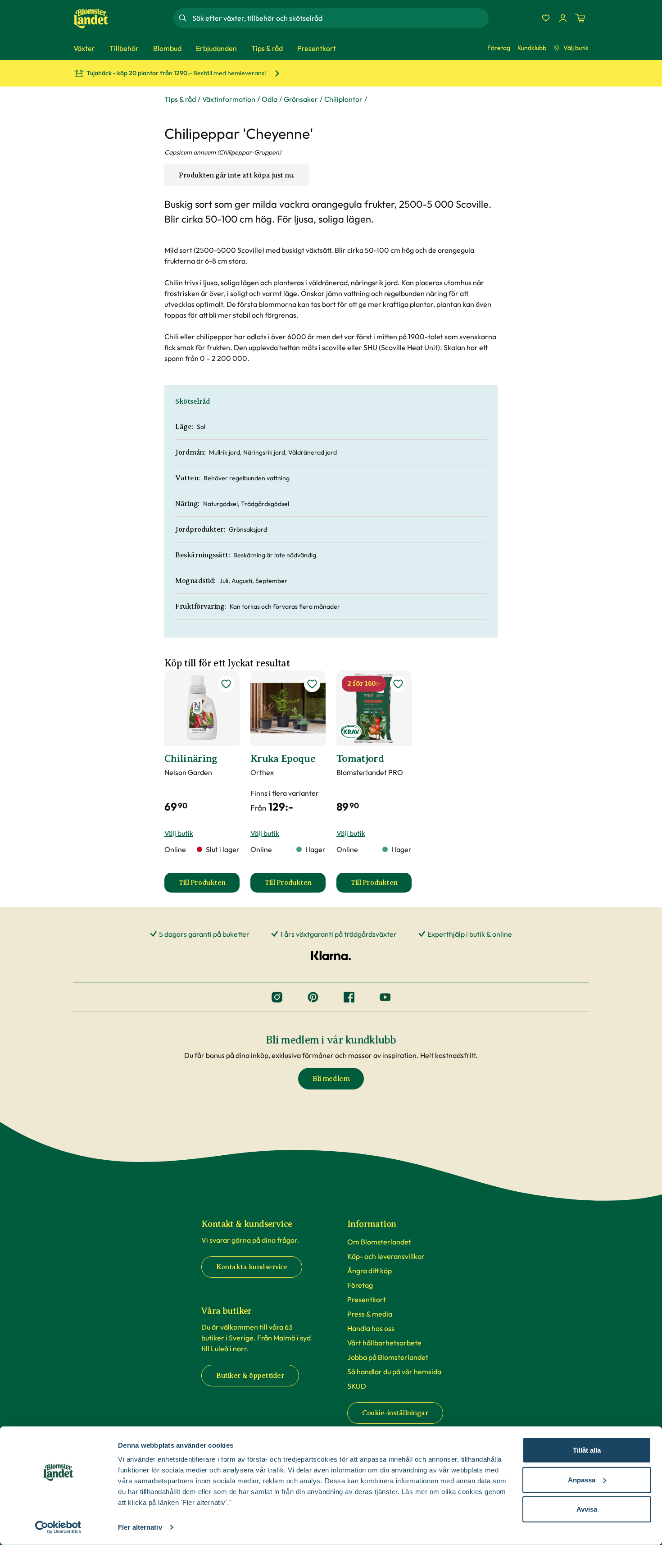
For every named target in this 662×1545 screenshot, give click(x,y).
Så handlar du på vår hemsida (394, 1371)
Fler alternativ (140, 1527)
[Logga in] (562, 18)
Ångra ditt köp (369, 1270)
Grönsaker (301, 99)
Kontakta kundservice (251, 1267)
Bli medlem (331, 1079)
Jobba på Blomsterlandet (387, 1357)
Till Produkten (209, 885)
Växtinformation (228, 99)
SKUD (356, 1385)
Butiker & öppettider (250, 1376)
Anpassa (581, 1479)
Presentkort (366, 1299)
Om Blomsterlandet (379, 1241)
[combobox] (339, 18)
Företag (498, 48)
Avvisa (586, 1509)
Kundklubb (531, 48)
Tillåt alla (587, 1450)
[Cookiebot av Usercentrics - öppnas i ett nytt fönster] (58, 1527)
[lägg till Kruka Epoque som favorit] (312, 684)
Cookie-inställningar (395, 1413)
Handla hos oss (370, 1328)
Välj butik (576, 48)
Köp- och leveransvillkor (386, 1256)
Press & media (369, 1313)
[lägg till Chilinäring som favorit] (226, 684)
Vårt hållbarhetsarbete (384, 1342)
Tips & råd (180, 99)
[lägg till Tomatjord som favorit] (398, 684)
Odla (269, 99)
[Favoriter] (545, 18)
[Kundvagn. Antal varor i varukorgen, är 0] (580, 18)
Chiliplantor (343, 99)
